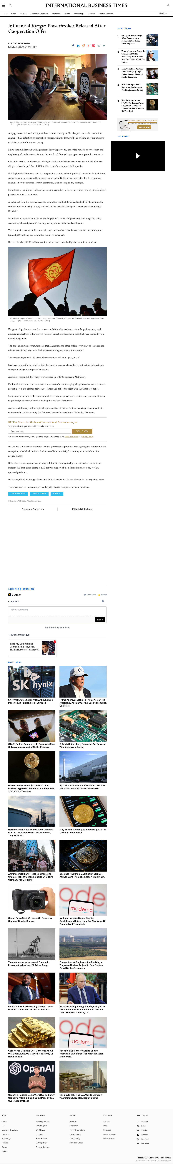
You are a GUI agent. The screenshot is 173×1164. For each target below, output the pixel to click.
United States (108, 1138)
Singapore (107, 1130)
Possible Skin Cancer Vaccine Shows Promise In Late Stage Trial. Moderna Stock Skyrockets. (81, 1054)
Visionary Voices (42, 1121)
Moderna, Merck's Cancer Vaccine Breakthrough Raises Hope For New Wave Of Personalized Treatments (82, 921)
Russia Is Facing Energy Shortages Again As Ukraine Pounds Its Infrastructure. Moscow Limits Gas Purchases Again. (82, 1009)
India (105, 1126)
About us (73, 1121)
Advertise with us (76, 1143)
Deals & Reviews (106, 13)
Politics (23, 13)
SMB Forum (40, 1130)
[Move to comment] (104, 45)
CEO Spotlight (41, 1143)
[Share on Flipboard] (88, 45)
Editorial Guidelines (82, 509)
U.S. (5, 13)
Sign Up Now (144, 127)
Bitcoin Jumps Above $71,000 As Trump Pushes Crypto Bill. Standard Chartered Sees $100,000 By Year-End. (31, 788)
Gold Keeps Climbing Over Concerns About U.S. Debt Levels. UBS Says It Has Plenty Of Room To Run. (30, 1054)
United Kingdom (109, 1134)
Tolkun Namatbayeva (20, 43)
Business (56, 13)
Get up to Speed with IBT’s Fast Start (142, 121)
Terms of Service (71, 437)
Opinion (91, 13)
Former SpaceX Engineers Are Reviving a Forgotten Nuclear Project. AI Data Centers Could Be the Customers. (81, 965)
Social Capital (41, 1126)
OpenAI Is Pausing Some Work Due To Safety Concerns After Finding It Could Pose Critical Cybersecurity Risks (31, 1098)
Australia (106, 1121)
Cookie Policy (75, 1138)
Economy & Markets (39, 13)
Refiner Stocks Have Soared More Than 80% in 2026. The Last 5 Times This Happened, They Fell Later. (31, 833)
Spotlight (39, 1134)
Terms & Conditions (77, 1130)
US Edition (163, 14)
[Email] (99, 45)
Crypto (67, 13)
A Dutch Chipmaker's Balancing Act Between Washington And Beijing (132, 87)
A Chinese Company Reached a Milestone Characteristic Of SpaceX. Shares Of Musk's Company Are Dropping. (30, 877)
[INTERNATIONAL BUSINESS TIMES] (86, 5)
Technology (79, 13)
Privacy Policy (87, 437)
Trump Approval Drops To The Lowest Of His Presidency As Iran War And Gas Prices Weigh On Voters (83, 703)
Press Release (41, 1138)
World (13, 13)
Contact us (74, 1126)
